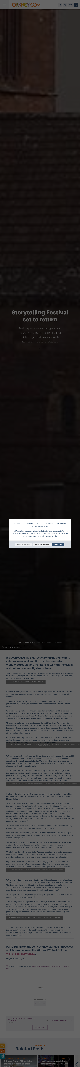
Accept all (58, 544)
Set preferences (23, 544)
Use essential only (42, 544)
